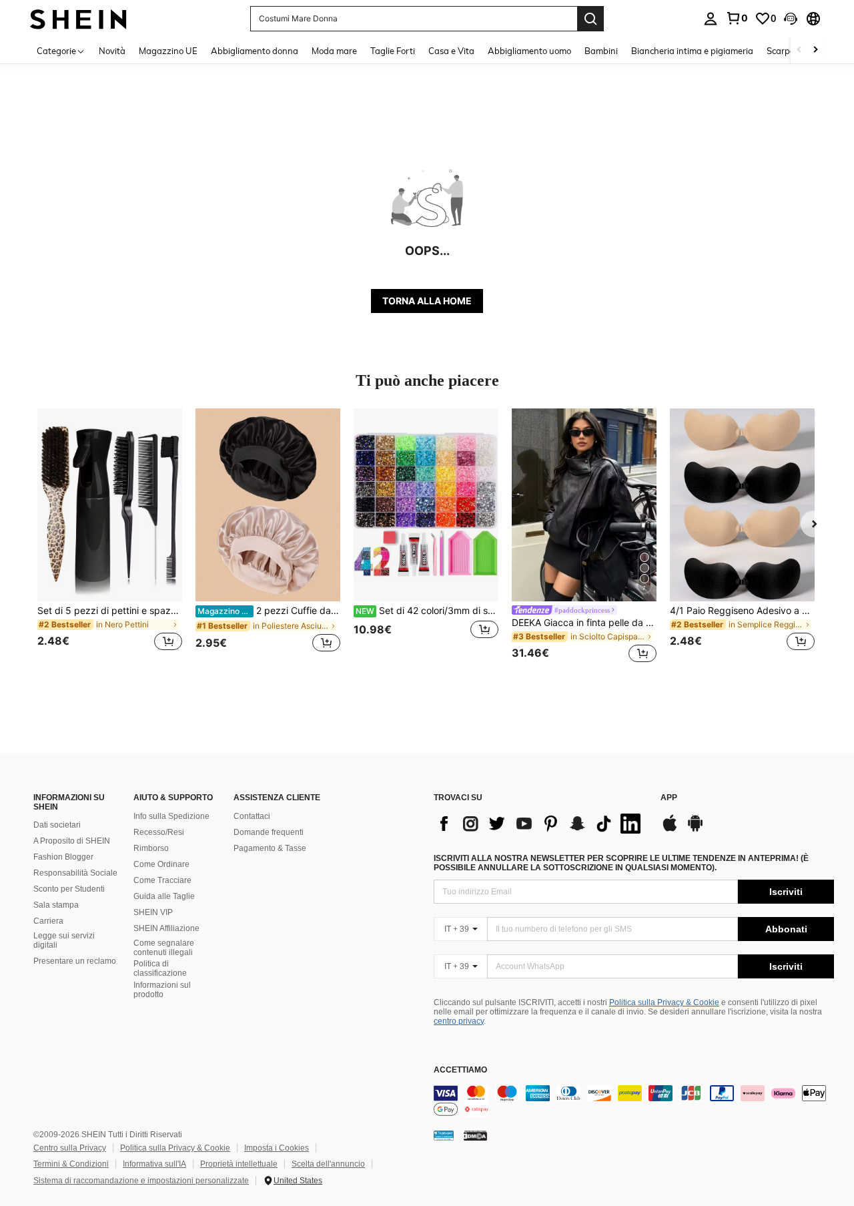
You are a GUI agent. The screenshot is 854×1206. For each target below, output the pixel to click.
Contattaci (252, 816)
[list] (540, 824)
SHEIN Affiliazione (166, 928)
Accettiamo (460, 1070)
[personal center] (711, 19)
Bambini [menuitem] (601, 50)
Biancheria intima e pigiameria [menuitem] (692, 50)
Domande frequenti (269, 832)
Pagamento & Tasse (270, 848)
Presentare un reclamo (74, 961)
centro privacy (459, 1021)
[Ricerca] (590, 18)
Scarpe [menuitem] (781, 50)
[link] (736, 18)
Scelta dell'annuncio (328, 1164)
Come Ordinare (161, 864)
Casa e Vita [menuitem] (451, 50)
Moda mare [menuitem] (334, 50)
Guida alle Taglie (164, 896)
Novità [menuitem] (112, 50)
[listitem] (109, 537)
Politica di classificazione (160, 968)
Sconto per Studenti (69, 889)
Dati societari (57, 825)
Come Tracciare (162, 880)
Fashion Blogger (63, 857)
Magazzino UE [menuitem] (168, 50)
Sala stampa (56, 905)
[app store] (670, 829)
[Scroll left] (799, 50)
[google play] (695, 829)
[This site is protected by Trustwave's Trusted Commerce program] (444, 1135)
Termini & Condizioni (71, 1164)
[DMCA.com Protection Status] (475, 1135)
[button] (791, 19)
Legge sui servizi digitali (64, 940)
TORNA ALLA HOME (427, 300)
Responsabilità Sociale (75, 873)
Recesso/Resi (158, 832)
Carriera (48, 921)
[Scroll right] (815, 50)
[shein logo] (78, 18)
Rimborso (151, 848)
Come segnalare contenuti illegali (163, 947)
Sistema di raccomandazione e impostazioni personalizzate (141, 1180)
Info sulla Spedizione (171, 816)
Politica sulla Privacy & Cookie (664, 1002)
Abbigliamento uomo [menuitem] (529, 50)
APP (669, 798)
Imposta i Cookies (276, 1148)
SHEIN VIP (153, 912)
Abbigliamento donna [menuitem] (254, 50)
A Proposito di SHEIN (71, 841)
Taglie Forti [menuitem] (392, 50)
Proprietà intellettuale (239, 1164)
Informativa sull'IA (154, 1164)
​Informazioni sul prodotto (162, 989)
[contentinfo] (634, 1101)
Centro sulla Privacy (69, 1148)
